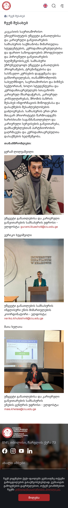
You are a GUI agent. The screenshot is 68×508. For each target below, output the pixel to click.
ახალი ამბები (13, 463)
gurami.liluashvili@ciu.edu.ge (39, 226)
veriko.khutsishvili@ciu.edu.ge (23, 318)
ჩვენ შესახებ (17, 15)
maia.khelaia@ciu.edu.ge (20, 409)
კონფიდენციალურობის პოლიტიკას (37, 489)
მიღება (34, 497)
